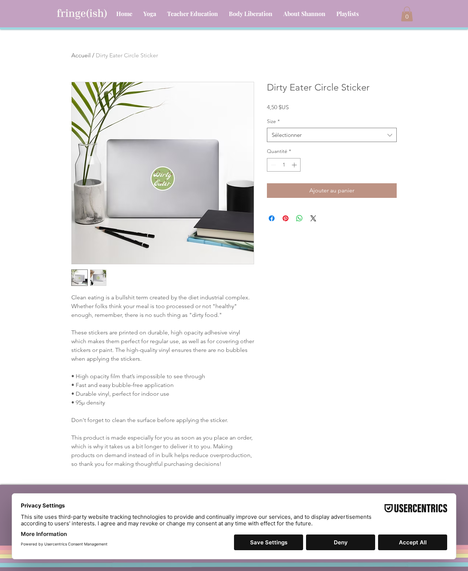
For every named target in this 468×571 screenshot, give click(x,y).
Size (273, 121)
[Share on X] (313, 218)
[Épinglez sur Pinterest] (285, 218)
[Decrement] (272, 164)
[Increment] (294, 164)
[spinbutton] (283, 164)
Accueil (81, 55)
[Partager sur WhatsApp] (299, 218)
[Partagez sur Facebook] (271, 218)
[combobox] (332, 135)
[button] (407, 14)
